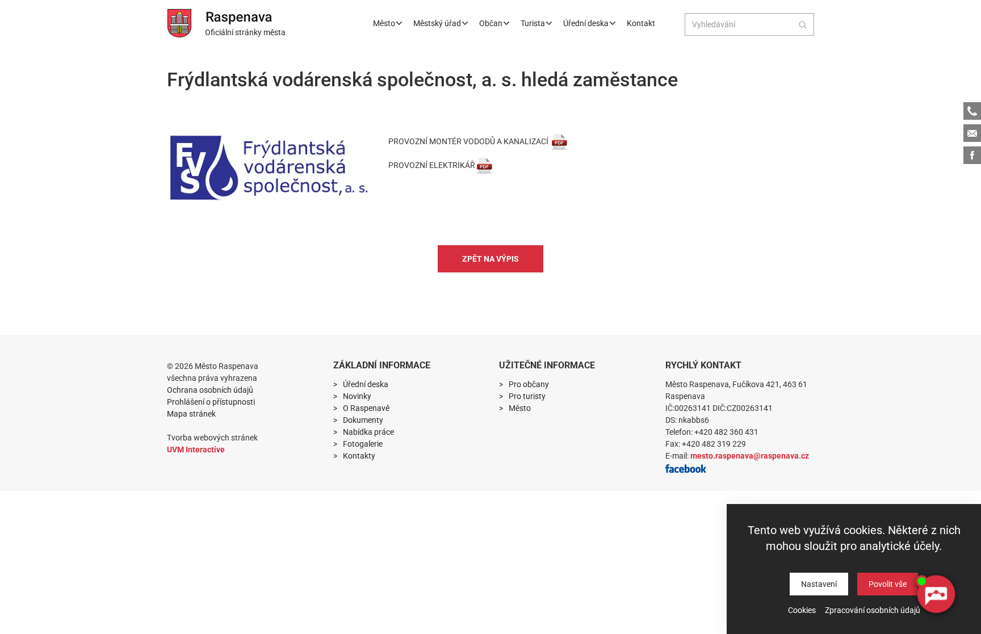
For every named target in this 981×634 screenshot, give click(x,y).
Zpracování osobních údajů (872, 610)
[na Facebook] (685, 467)
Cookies (802, 610)
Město (384, 23)
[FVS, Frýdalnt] (269, 167)
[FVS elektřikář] (484, 165)
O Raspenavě (366, 408)
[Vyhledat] (803, 24)
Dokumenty (363, 420)
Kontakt (641, 23)
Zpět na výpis (490, 258)
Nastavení (819, 584)
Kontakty (359, 455)
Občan (490, 23)
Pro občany (529, 384)
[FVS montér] (559, 141)
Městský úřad (437, 23)
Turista (533, 23)
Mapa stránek (191, 413)
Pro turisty (527, 396)
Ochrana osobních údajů (210, 389)
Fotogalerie (363, 443)
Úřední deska (586, 23)
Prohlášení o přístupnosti (211, 401)
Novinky (357, 396)
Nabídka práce (368, 431)
